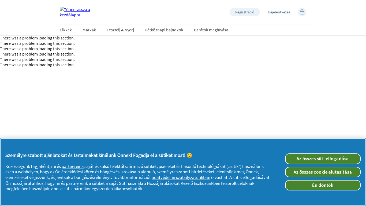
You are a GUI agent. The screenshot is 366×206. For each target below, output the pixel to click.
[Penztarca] (302, 12)
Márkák (89, 29)
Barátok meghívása (211, 29)
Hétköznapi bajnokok (164, 29)
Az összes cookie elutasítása (323, 172)
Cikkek (66, 29)
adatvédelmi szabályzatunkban (181, 177)
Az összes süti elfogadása (323, 158)
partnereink (73, 166)
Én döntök (322, 185)
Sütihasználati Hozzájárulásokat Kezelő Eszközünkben (169, 183)
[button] (245, 12)
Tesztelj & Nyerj (120, 29)
